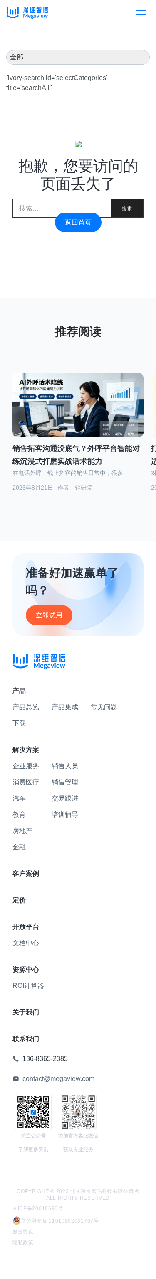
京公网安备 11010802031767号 (60, 1221)
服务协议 (23, 1232)
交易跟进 (65, 798)
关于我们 (25, 1012)
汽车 (19, 798)
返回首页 (78, 222)
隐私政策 (23, 1242)
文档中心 (25, 942)
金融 (19, 846)
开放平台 (25, 926)
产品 (19, 690)
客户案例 (25, 873)
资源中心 (25, 969)
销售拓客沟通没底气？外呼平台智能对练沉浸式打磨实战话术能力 (76, 455)
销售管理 (65, 782)
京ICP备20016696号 (37, 1208)
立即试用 (49, 615)
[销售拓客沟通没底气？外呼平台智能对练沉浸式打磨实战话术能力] (78, 410)
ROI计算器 (28, 985)
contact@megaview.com (58, 1078)
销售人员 (65, 765)
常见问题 (104, 707)
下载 (19, 723)
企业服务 (25, 765)
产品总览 (25, 707)
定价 (19, 900)
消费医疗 (25, 782)
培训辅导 (65, 814)
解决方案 (25, 749)
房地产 (22, 830)
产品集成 (65, 707)
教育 (19, 814)
